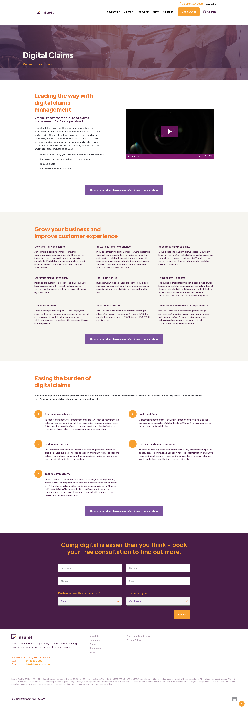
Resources (143, 11)
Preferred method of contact (79, 593)
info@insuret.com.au (38, 664)
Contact (168, 11)
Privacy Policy (134, 640)
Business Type (136, 593)
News (156, 11)
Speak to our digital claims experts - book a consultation (124, 189)
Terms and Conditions (138, 636)
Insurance (94, 640)
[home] (45, 12)
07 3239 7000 (34, 660)
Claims (93, 644)
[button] (113, 11)
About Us (211, 4)
